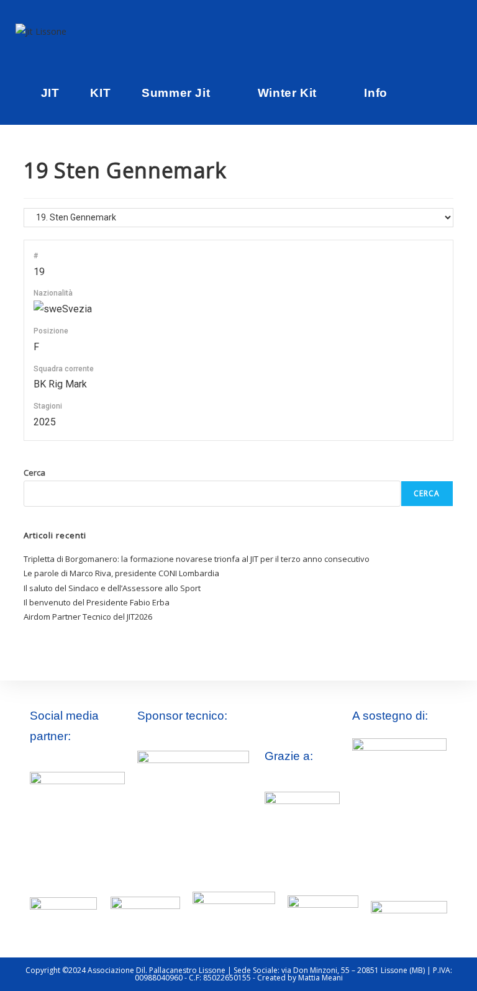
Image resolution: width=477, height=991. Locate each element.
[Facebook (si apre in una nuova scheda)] (405, 31)
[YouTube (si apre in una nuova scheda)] (440, 31)
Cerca (34, 472)
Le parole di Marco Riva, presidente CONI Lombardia (121, 573)
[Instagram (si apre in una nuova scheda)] (423, 31)
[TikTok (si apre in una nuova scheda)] (457, 31)
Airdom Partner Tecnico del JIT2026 (88, 616)
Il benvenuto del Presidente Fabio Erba (97, 602)
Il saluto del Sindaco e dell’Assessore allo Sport (112, 588)
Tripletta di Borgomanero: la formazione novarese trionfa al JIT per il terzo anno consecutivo (197, 558)
